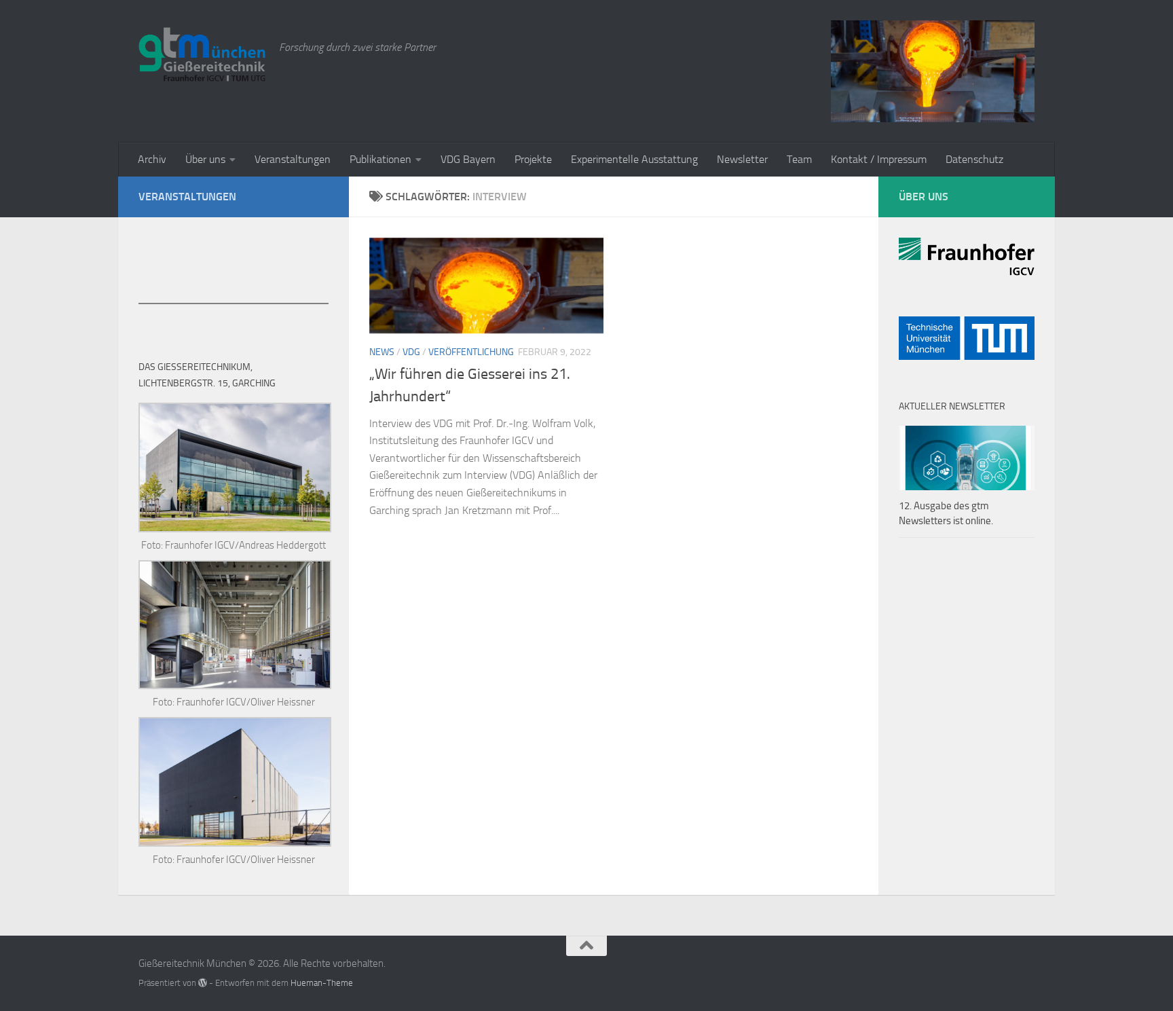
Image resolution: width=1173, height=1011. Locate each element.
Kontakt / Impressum (879, 159)
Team (799, 159)
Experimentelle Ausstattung (634, 159)
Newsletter (742, 159)
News (381, 352)
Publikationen (380, 159)
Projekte (533, 159)
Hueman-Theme (322, 983)
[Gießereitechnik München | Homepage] (201, 54)
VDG (411, 352)
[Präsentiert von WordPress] (202, 982)
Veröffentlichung (471, 352)
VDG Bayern (468, 159)
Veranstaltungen (293, 159)
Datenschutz (974, 159)
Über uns (205, 159)
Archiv (152, 159)
